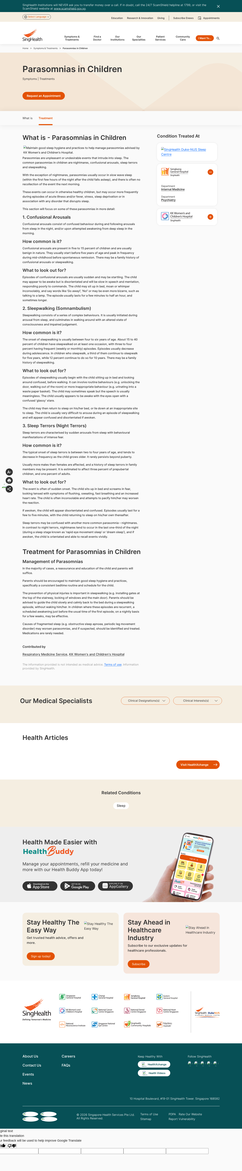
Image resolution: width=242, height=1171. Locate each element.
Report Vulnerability (182, 1119)
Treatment (46, 118)
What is (27, 118)
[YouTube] (215, 1063)
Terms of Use (149, 1114)
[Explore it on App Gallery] (115, 886)
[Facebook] (190, 1063)
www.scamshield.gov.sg (70, 8)
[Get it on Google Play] (77, 886)
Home (25, 48)
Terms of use (113, 664)
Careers (68, 1056)
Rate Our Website (190, 1114)
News (27, 1083)
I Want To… (204, 38)
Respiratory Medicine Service (44, 654)
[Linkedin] (203, 1063)
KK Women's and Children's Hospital (96, 654)
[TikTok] (196, 1063)
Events (28, 1074)
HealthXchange (157, 1064)
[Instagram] (209, 1063)
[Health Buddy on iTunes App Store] (39, 886)
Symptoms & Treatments (45, 48)
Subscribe (138, 964)
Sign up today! (40, 956)
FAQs (66, 1065)
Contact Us (31, 1065)
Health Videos (157, 1073)
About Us (30, 1056)
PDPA (172, 1114)
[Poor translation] (12, 1145)
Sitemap (145, 1119)
